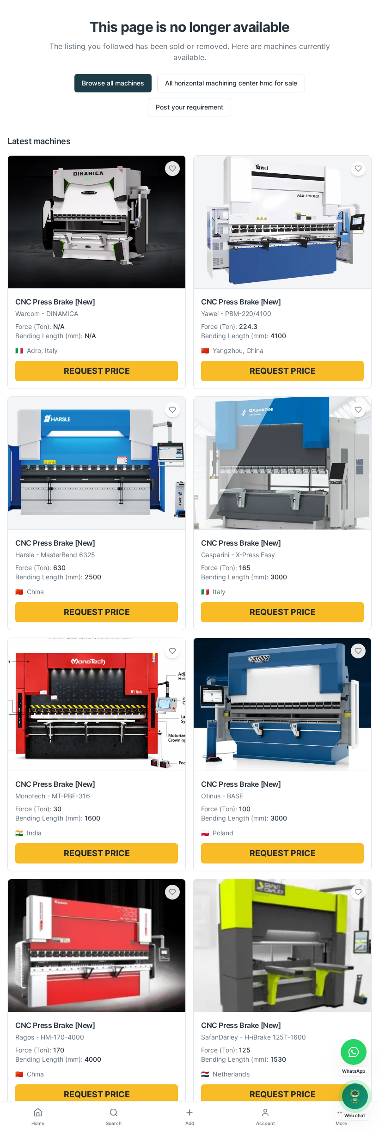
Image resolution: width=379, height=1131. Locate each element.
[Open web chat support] (355, 1096)
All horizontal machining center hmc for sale (231, 83)
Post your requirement (189, 107)
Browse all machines (113, 83)
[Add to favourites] (172, 168)
